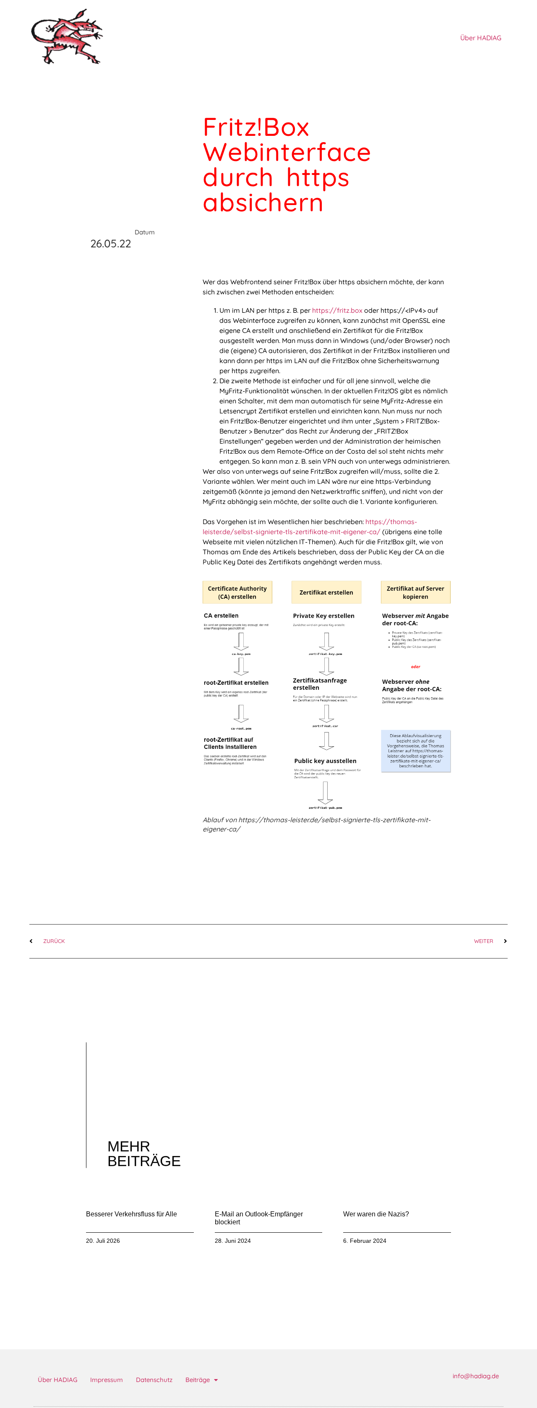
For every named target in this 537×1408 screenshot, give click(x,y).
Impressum (106, 1380)
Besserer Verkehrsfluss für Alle (131, 1214)
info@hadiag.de (476, 1376)
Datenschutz (154, 1380)
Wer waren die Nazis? (376, 1214)
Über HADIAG (480, 38)
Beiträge (197, 1380)
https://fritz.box (337, 310)
